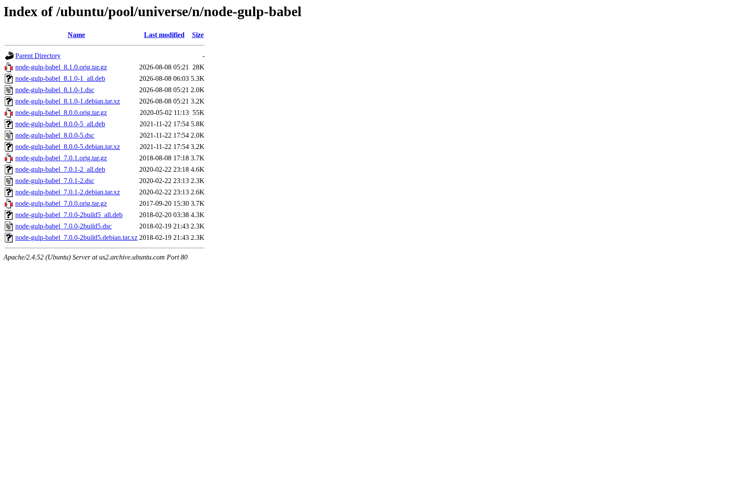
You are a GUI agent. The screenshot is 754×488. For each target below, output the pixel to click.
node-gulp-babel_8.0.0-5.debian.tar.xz (67, 146)
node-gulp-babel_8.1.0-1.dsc (54, 89)
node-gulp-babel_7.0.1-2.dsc (54, 180)
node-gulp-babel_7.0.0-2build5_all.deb (69, 214)
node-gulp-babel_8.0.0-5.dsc (54, 135)
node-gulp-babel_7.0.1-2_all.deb (60, 169)
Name (76, 34)
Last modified (164, 34)
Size (198, 34)
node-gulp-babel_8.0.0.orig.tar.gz (61, 112)
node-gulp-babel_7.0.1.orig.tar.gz (61, 158)
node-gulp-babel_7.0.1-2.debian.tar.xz (67, 192)
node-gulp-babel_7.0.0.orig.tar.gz (61, 203)
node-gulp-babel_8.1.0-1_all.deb (60, 78)
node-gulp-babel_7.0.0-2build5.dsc (63, 226)
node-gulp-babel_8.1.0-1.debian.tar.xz (67, 101)
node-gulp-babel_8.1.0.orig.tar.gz (61, 67)
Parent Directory (38, 55)
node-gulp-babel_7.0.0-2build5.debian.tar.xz (76, 237)
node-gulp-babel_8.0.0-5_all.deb (60, 124)
